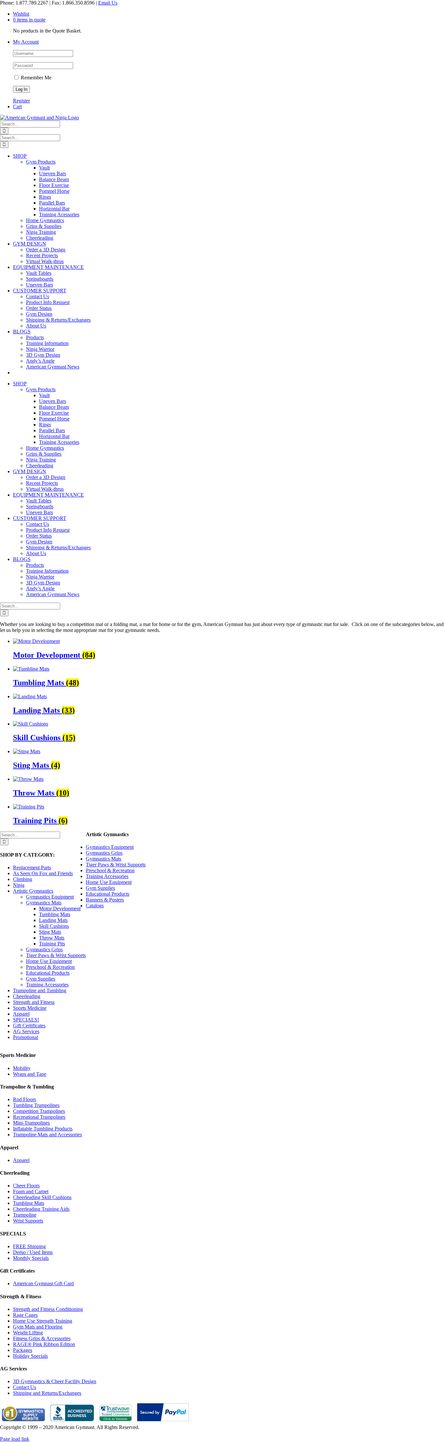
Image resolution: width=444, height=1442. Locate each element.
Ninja (18, 885)
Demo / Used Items (33, 1252)
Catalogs (95, 905)
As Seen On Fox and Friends (43, 873)
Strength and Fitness (34, 1002)
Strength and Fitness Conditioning (48, 1309)
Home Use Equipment (49, 961)
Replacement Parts (32, 867)
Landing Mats (53, 920)
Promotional (25, 1037)
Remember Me (35, 77)
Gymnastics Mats (43, 902)
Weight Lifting (28, 1332)
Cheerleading (26, 996)
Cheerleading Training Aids (41, 1209)
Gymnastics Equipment (50, 897)
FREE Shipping (29, 1246)
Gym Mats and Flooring (37, 1326)
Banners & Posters (105, 899)
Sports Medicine (29, 1008)
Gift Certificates (29, 1025)
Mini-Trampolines (31, 1123)
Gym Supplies (40, 978)
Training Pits (52, 943)
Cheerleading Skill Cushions (42, 1197)
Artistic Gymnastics (33, 891)
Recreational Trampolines (39, 1117)
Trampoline (24, 1215)
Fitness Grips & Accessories (42, 1338)
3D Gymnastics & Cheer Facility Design (54, 1381)
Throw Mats (51, 938)
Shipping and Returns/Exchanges (47, 1393)
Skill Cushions (54, 926)
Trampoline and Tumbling (39, 990)
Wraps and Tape (29, 1074)
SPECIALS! (26, 1019)
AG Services (26, 1031)
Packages (22, 1350)
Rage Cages (25, 1315)
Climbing (22, 879)
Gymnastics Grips (44, 949)
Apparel (21, 1014)
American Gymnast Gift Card (43, 1283)
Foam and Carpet (30, 1191)
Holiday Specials (30, 1356)
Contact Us (24, 1387)
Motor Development (60, 908)
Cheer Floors (26, 1185)
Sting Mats (50, 932)
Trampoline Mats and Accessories (47, 1134)
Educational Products (48, 973)
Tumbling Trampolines (36, 1105)
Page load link (14, 1439)
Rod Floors (24, 1099)
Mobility (22, 1068)
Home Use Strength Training (42, 1321)
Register (21, 100)
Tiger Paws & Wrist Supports (56, 955)
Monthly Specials (31, 1258)
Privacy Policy (15, 1433)
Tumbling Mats (54, 914)
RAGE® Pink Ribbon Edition (44, 1344)
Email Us (107, 3)
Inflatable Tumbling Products (42, 1128)
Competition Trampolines (39, 1111)
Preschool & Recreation (50, 967)
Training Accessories (47, 984)
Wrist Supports (28, 1220)
